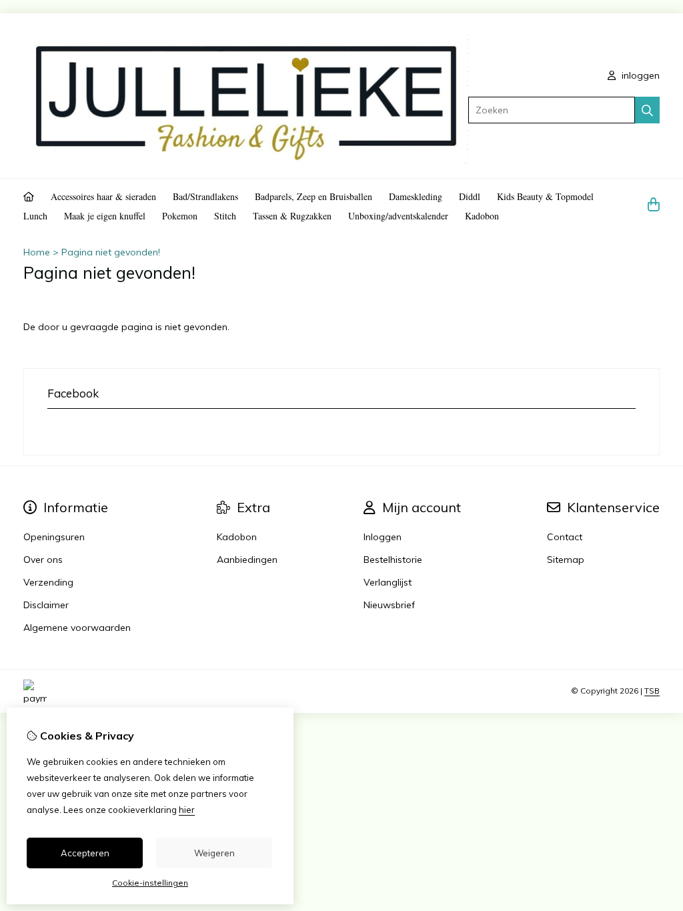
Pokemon (179, 215)
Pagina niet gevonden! (110, 252)
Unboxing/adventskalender (398, 215)
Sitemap (565, 560)
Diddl (469, 196)
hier (187, 809)
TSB (652, 691)
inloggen (639, 75)
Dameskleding (415, 196)
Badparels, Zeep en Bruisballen (313, 196)
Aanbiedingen (247, 560)
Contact (564, 537)
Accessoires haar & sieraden (103, 196)
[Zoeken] (647, 110)
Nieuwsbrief (389, 605)
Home (36, 252)
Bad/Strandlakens (205, 196)
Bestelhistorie (393, 560)
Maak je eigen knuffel (104, 215)
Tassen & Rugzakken (292, 215)
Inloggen (383, 537)
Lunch (35, 215)
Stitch (225, 215)
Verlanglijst (388, 582)
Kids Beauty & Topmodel (545, 196)
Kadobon (482, 215)
